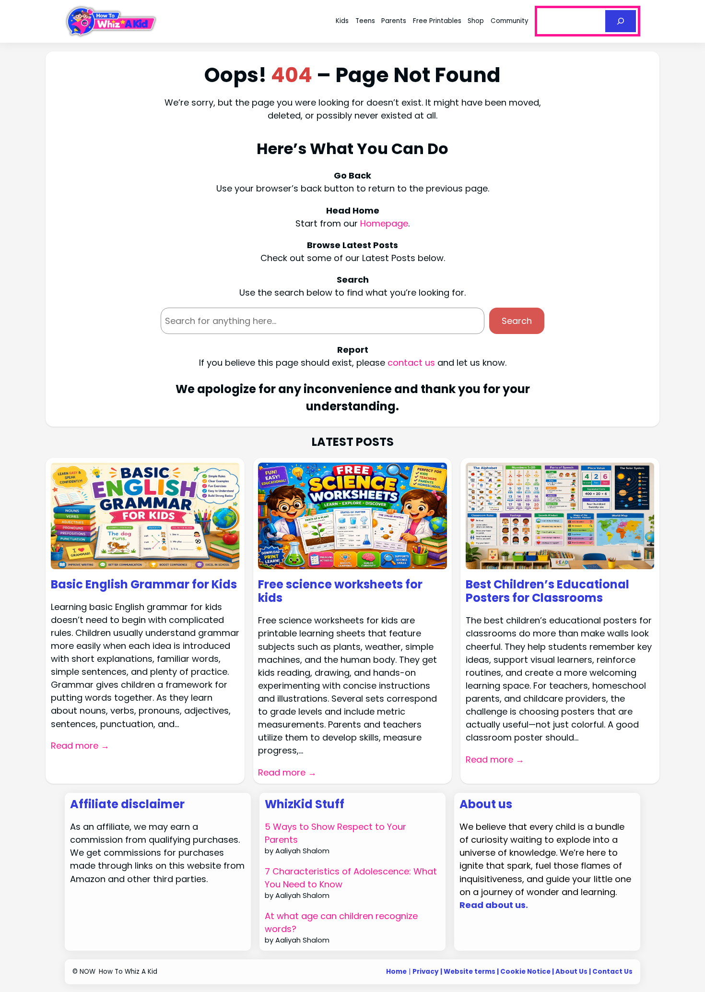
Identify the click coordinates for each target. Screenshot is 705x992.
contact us (411, 363)
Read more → (80, 746)
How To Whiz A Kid (128, 971)
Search (517, 321)
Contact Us (612, 971)
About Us (571, 971)
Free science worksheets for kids (340, 592)
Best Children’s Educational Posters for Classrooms (547, 592)
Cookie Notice (525, 971)
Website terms (469, 971)
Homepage (384, 223)
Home (396, 971)
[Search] (620, 21)
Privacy (425, 971)
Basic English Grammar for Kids (144, 585)
